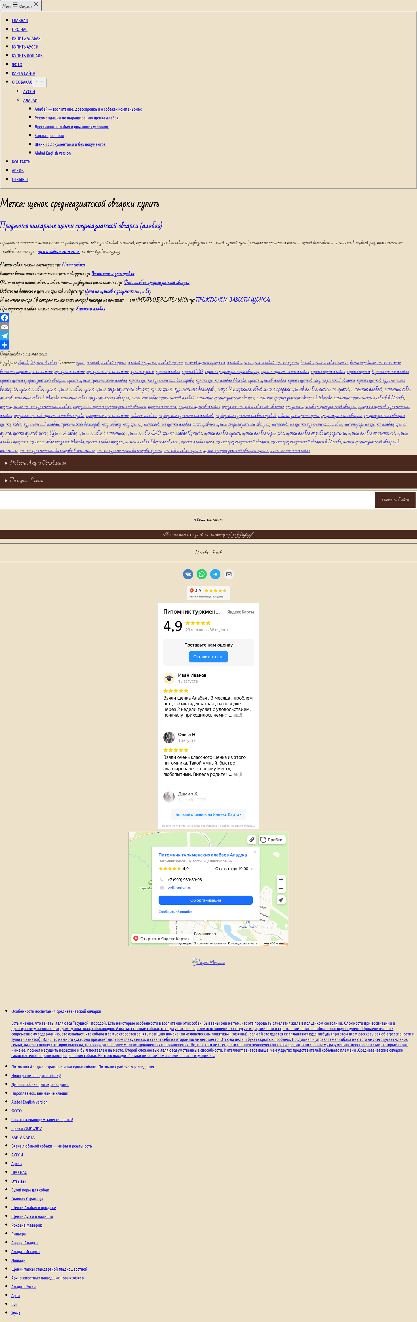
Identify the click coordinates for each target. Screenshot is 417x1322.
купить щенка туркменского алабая (97, 380)
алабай (93, 362)
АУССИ (29, 91)
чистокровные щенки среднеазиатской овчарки (231, 424)
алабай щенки (170, 362)
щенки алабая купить (222, 433)
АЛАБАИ (30, 100)
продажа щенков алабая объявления (253, 406)
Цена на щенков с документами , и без (118, 291)
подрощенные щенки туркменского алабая (35, 406)
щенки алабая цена (197, 441)
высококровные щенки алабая (375, 362)
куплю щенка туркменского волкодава (183, 389)
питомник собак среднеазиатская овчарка (95, 397)
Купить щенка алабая (390, 371)
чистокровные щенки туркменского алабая (306, 424)
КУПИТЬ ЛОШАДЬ (27, 55)
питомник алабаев (367, 389)
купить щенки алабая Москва (221, 380)
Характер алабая (49, 135)
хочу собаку (111, 424)
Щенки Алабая (43, 362)
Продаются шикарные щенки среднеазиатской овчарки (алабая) (81, 226)
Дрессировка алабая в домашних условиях (72, 126)
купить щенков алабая (267, 380)
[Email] (208, 326)
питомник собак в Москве (37, 397)
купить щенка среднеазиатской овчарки (32, 380)
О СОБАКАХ (22, 82)
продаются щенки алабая (107, 415)
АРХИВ (18, 170)
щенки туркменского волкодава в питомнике (57, 450)
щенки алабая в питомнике (102, 433)
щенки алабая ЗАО (144, 433)
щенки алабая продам (104, 441)
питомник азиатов (334, 389)
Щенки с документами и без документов (70, 144)
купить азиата (142, 371)
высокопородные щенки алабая (26, 371)
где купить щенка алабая (108, 371)
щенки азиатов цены (30, 433)
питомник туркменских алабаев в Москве (369, 397)
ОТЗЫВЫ (20, 179)
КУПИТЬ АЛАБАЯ (26, 38)
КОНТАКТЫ (21, 161)
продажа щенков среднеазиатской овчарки (321, 406)
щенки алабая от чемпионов (371, 433)
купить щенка (358, 371)
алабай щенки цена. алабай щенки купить (263, 362)
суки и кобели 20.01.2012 (59, 251)
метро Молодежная (234, 389)
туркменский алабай (41, 424)
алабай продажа (142, 362)
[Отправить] (208, 345)
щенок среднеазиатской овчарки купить (235, 450)
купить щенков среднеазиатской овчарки (321, 380)
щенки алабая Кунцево (182, 433)
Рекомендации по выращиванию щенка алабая (77, 117)
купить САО (192, 371)
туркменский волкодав (80, 424)
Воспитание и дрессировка (113, 273)
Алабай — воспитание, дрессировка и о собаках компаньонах (88, 108)
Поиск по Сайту (395, 499)
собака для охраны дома (298, 415)
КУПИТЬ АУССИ (25, 46)
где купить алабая (69, 371)
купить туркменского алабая (285, 371)
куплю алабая (31, 389)
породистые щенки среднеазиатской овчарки (109, 406)
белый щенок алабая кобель (324, 362)
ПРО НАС (20, 29)
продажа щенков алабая (199, 406)
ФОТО (17, 64)
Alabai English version (53, 152)
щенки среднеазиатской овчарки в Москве (306, 441)
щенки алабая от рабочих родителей (316, 433)
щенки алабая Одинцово (263, 433)
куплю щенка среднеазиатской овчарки (116, 389)
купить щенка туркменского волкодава (161, 380)
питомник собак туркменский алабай (163, 397)
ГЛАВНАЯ (20, 20)
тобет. (17, 424)
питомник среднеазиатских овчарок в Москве (294, 397)
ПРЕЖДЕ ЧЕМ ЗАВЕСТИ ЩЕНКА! (233, 300)
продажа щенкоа (162, 406)
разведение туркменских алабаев (186, 415)
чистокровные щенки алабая (167, 424)
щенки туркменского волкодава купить (129, 450)
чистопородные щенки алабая (369, 424)
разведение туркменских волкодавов (246, 415)
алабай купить (113, 362)
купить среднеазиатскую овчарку (232, 371)
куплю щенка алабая (63, 389)
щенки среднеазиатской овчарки (242, 441)
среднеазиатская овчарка (341, 415)
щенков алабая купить (182, 450)
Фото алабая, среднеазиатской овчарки (156, 282)
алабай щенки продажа (205, 362)
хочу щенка (132, 424)
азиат (80, 362)
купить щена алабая (328, 371)
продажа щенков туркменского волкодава (49, 415)
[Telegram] (208, 335)
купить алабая (168, 371)
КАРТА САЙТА (23, 73)
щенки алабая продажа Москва (57, 441)
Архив (23, 362)
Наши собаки (73, 264)
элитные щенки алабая (290, 450)
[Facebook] (208, 317)
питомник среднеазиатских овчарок (225, 397)
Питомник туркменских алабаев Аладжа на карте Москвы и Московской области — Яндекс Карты (211, 825)
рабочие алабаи (143, 415)
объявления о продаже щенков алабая (285, 389)
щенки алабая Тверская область (152, 441)
